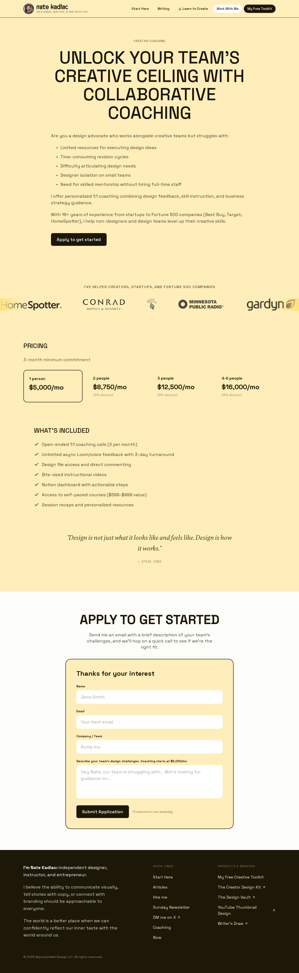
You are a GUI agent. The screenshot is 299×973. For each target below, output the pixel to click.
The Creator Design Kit (239, 887)
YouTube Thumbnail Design (237, 910)
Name (80, 686)
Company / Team (89, 736)
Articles (160, 887)
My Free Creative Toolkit (241, 877)
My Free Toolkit (259, 9)
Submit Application (102, 812)
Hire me (160, 897)
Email (80, 711)
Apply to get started (79, 239)
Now (157, 937)
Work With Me (228, 9)
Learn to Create (195, 9)
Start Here (140, 9)
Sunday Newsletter (171, 907)
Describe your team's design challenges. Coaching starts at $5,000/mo (131, 761)
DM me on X (164, 917)
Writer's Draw (230, 923)
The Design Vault (234, 897)
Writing (163, 9)
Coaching (162, 927)
